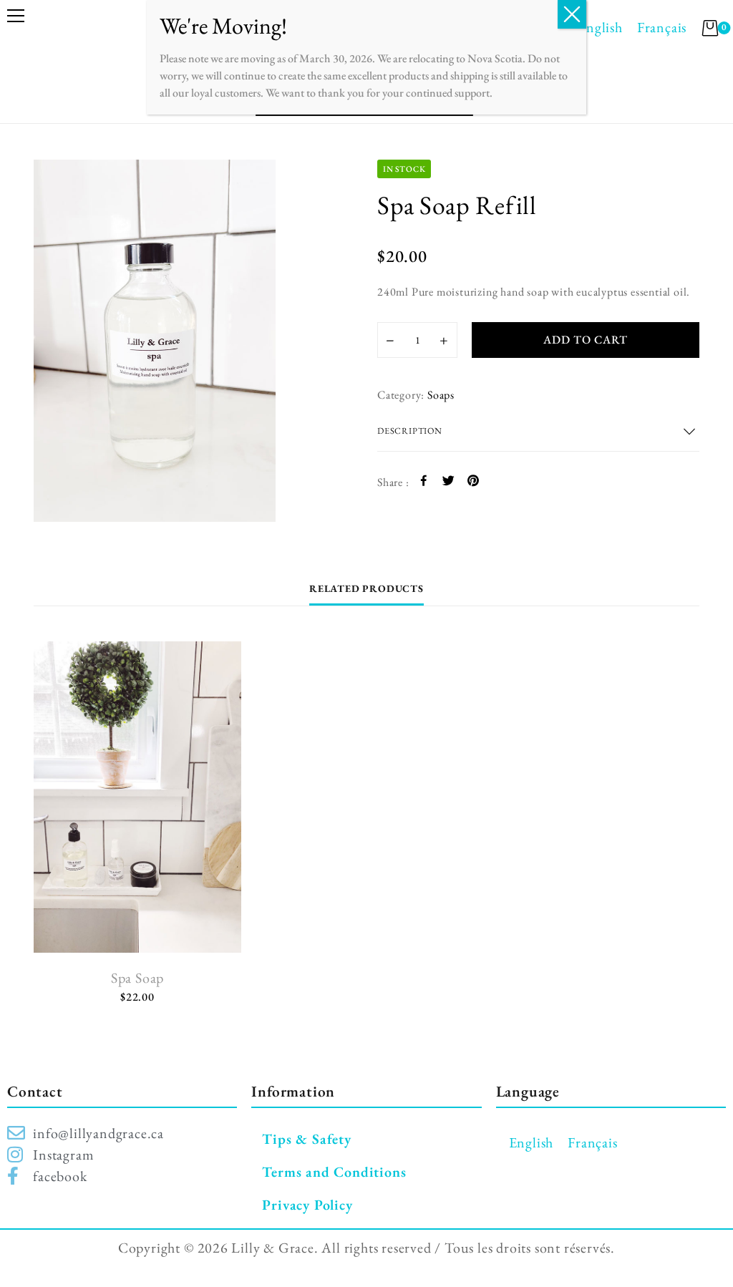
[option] (195, 341)
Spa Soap (137, 977)
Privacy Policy (307, 1204)
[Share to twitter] (448, 482)
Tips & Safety (306, 1139)
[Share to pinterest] (473, 482)
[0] (710, 28)
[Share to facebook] (424, 482)
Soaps (441, 394)
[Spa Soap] (137, 797)
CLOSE (572, 14)
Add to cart (585, 339)
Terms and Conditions (334, 1171)
